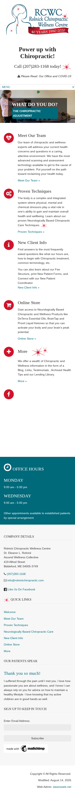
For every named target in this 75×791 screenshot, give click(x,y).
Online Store (12, 644)
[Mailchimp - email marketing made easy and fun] (26, 748)
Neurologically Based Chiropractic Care (28, 631)
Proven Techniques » (31, 231)
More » (22, 381)
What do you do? (35, 104)
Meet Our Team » (29, 180)
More (7, 651)
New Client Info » (28, 287)
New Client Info (13, 638)
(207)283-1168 (36, 66)
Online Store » (27, 338)
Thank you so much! (22, 673)
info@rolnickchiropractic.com (25, 580)
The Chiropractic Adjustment (27, 113)
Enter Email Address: (17, 720)
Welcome (10, 612)
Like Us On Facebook (21, 589)
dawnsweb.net (62, 786)
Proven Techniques (16, 625)
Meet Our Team (14, 618)
